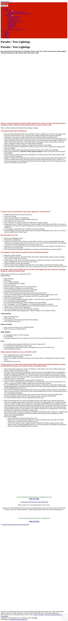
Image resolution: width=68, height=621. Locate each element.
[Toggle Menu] (12, 15)
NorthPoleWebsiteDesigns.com (18, 619)
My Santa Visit (5, 3)
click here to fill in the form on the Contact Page (34, 502)
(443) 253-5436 (34, 499)
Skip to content (5, 1)
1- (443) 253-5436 (38, 614)
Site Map (34, 618)
